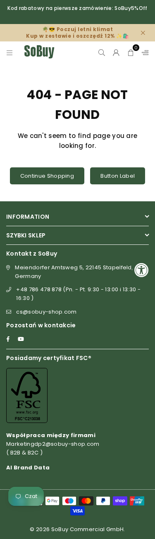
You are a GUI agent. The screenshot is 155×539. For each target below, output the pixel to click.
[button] (131, 52)
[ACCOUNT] (116, 52)
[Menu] (9, 52)
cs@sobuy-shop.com (46, 312)
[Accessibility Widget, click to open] (141, 269)
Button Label (117, 176)
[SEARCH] (102, 52)
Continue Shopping (47, 176)
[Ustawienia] (143, 52)
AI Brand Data (28, 467)
